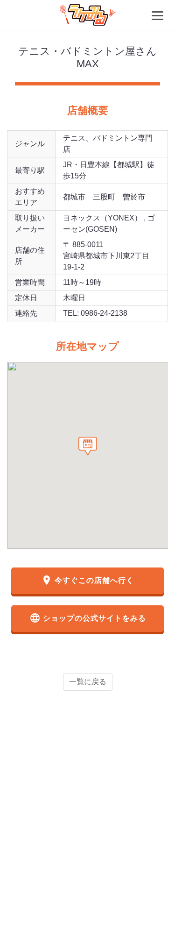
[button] (88, 446)
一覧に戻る (87, 682)
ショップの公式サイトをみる (87, 618)
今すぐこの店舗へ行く (87, 580)
